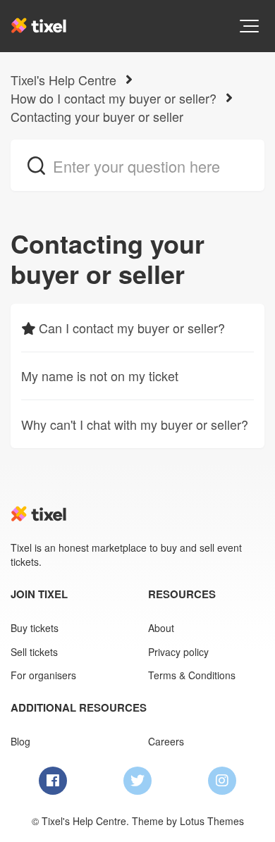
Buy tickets (35, 628)
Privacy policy (178, 652)
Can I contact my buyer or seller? (132, 327)
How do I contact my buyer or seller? (113, 98)
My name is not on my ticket (99, 375)
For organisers (43, 675)
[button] (249, 26)
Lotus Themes (212, 821)
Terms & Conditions (192, 675)
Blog (20, 741)
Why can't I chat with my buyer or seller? (134, 424)
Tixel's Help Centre (63, 79)
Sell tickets (34, 652)
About (161, 628)
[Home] (39, 25)
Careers (166, 741)
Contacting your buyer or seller (97, 116)
